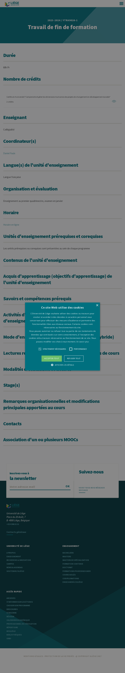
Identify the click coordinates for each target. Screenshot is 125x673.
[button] (62, 336)
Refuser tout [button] (74, 358)
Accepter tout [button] (51, 358)
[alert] (62, 336)
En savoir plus (82, 341)
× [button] (97, 305)
